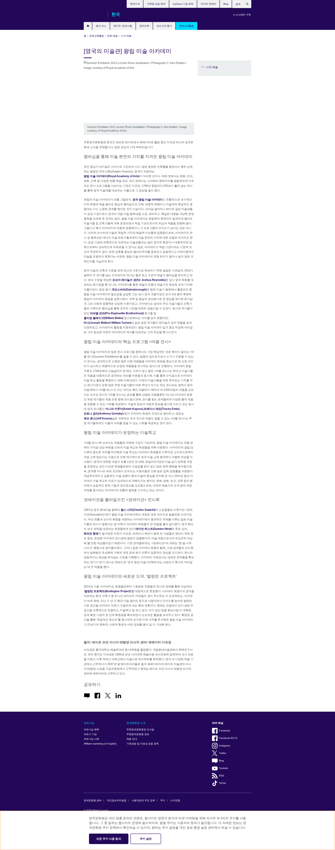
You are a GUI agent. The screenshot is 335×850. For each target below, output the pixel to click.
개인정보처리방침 (116, 800)
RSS (221, 775)
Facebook (224, 730)
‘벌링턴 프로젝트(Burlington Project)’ (107, 591)
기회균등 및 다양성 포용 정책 (142, 743)
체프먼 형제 (91, 533)
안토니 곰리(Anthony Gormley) (104, 413)
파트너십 (89, 722)
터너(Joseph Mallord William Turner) (107, 322)
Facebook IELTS (228, 738)
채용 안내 (131, 739)
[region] (167, 830)
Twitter (222, 753)
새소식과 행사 (164, 25)
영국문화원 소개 (136, 722)
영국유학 (144, 25)
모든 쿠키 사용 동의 (108, 838)
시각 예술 (212, 67)
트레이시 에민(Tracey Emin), (162, 408)
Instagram (224, 745)
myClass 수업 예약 (183, 3)
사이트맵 (175, 800)
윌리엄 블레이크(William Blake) (103, 318)
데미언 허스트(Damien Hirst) (153, 528)
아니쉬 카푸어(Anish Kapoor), (124, 408)
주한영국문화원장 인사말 (140, 729)
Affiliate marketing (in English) (100, 743)
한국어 (134, 3)
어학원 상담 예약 (156, 3)
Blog (225, 3)
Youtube (223, 768)
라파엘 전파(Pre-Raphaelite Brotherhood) (117, 313)
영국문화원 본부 (93, 800)
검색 (249, 4)
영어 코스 (101, 25)
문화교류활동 (186, 25)
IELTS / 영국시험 (123, 25)
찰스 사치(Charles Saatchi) (138, 509)
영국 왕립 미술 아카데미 (148, 199)
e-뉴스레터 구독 (242, 14)
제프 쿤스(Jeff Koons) (98, 418)
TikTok (222, 783)
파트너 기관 (90, 734)
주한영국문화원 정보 (137, 734)
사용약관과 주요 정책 (143, 800)
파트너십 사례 (91, 739)
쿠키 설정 (146, 838)
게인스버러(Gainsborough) (129, 289)
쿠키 (162, 800)
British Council (94, 14)
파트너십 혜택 (91, 729)
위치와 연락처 (208, 3)
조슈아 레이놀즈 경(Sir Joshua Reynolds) (139, 279)
